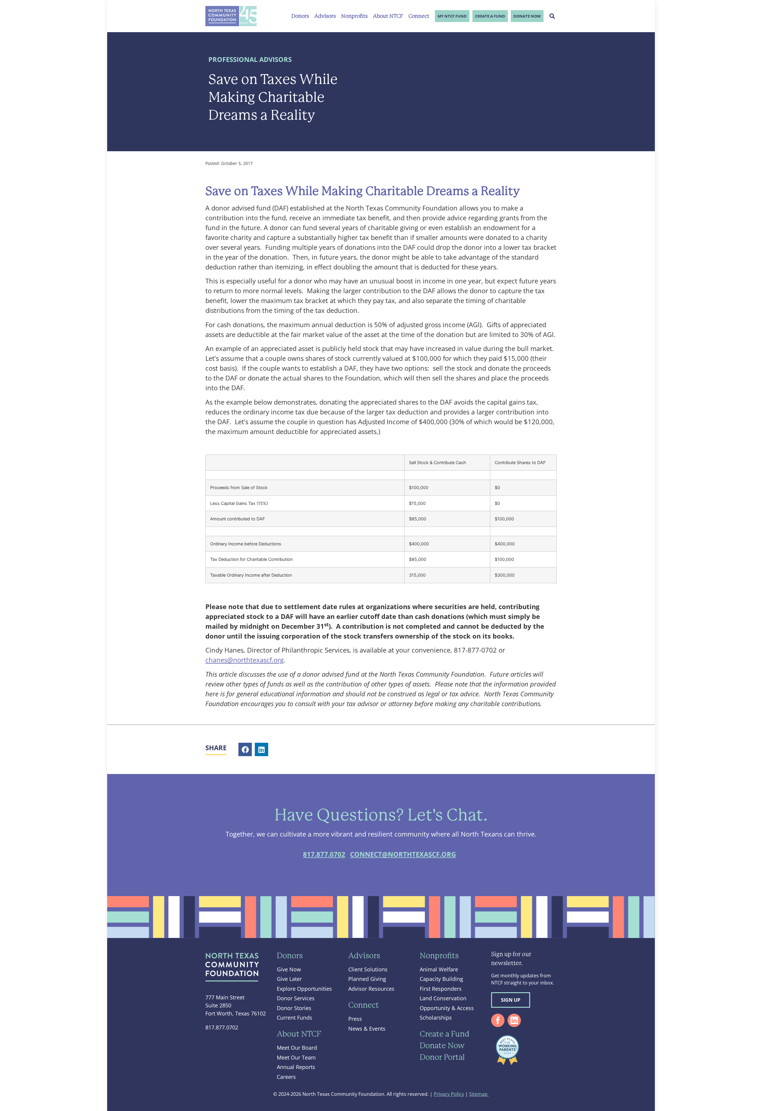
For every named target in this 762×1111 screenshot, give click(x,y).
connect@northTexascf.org (403, 854)
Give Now (289, 969)
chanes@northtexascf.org (244, 659)
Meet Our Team (296, 1057)
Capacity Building (441, 978)
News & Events (366, 1028)
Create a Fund (490, 16)
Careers (286, 1076)
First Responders (441, 988)
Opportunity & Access (447, 1008)
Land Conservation (443, 998)
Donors (300, 16)
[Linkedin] (514, 1020)
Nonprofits (354, 16)
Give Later (289, 978)
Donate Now (527, 16)
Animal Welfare (439, 969)
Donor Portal (442, 1057)
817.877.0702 (324, 854)
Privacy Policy (449, 1094)
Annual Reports (296, 1067)
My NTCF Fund (452, 16)
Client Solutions (368, 969)
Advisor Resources (371, 988)
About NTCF (388, 16)
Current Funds (294, 1017)
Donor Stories (294, 1008)
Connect (418, 16)
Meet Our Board (297, 1047)
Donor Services (296, 998)
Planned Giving (367, 978)
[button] (552, 16)
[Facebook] (498, 1020)
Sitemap (479, 1094)
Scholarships (436, 1017)
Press (355, 1018)
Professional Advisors (250, 59)
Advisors (325, 16)
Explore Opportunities (304, 988)
